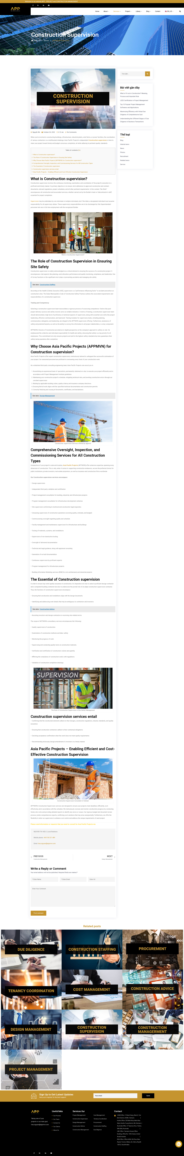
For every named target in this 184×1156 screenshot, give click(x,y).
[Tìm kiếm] (147, 73)
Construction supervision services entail (45, 169)
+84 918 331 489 (49, 837)
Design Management (79, 1122)
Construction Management (81, 1129)
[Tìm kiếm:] (135, 73)
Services (116, 11)
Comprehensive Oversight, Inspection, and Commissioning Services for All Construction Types (62, 163)
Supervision (35, 201)
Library (138, 11)
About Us (56, 1130)
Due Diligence (98, 1129)
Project (127, 11)
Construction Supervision (80, 1119)
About (106, 11)
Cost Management (99, 1115)
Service (46, 40)
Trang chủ (37, 40)
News (122, 148)
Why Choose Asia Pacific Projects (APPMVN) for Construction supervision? (57, 160)
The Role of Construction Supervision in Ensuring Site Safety (52, 157)
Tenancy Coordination (100, 1119)
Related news (124, 160)
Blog (147, 11)
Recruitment (124, 156)
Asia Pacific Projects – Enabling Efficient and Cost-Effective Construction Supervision (60, 172)
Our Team (56, 1119)
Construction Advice (79, 1126)
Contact (157, 11)
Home (97, 11)
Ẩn (79, 150)
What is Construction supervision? (43, 154)
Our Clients (56, 1126)
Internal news (124, 144)
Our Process (57, 1115)
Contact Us (56, 1123)
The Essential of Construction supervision (46, 166)
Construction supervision (98, 140)
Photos (122, 152)
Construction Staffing (100, 1126)
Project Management (79, 1115)
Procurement (98, 1122)
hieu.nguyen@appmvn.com (47, 843)
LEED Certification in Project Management (134, 100)
